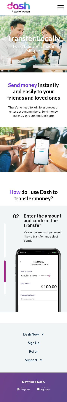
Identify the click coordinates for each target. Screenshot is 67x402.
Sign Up (33, 343)
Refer (33, 351)
